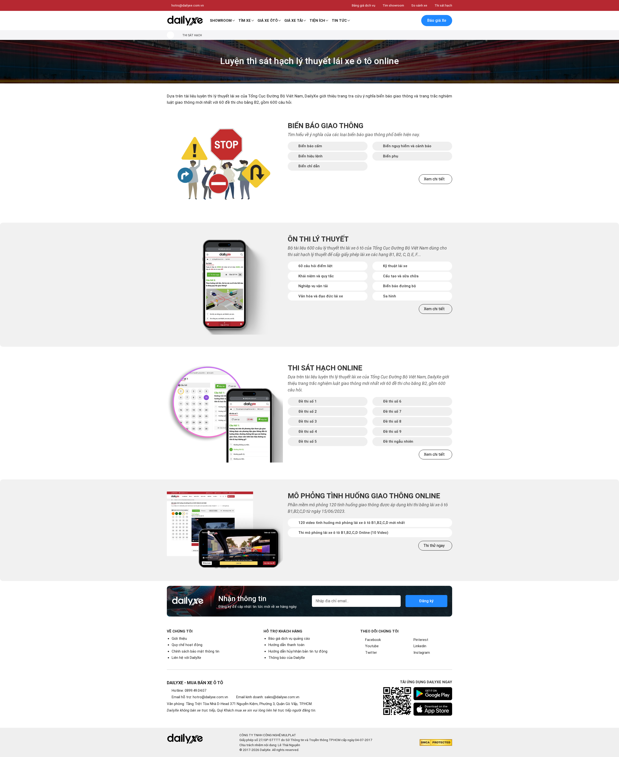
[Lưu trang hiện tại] (403, 21)
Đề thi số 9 (392, 431)
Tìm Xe (244, 20)
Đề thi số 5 (307, 441)
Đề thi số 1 (307, 401)
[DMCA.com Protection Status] (436, 742)
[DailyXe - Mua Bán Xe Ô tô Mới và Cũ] (185, 21)
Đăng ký (426, 601)
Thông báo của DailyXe (286, 657)
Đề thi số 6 (392, 401)
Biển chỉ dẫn (309, 166)
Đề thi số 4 (307, 431)
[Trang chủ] (170, 35)
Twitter (371, 652)
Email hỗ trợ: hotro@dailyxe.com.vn (200, 697)
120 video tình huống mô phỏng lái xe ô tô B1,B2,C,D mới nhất (351, 523)
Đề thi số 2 (307, 411)
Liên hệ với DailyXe (186, 657)
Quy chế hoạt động (187, 645)
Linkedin (419, 646)
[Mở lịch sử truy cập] (414, 21)
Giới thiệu (179, 638)
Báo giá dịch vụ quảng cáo (289, 638)
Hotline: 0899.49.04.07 (189, 690)
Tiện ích (317, 20)
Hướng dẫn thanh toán (286, 645)
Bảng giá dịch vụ (363, 5)
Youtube (372, 646)
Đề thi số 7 (392, 411)
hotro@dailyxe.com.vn (187, 5)
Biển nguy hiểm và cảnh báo (407, 146)
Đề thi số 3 (307, 421)
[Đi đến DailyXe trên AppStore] (432, 709)
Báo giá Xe (436, 20)
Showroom (221, 20)
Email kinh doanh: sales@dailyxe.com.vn (267, 697)
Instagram (421, 652)
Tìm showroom (393, 5)
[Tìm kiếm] (393, 21)
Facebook (373, 640)
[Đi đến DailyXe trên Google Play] (432, 693)
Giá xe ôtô (268, 20)
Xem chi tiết (434, 179)
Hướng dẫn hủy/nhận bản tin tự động (297, 651)
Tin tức (339, 20)
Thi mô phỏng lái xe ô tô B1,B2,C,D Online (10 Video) (343, 532)
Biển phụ (390, 156)
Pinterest (420, 640)
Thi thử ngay (434, 545)
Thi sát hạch (443, 5)
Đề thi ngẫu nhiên (398, 441)
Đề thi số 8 (392, 421)
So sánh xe (419, 5)
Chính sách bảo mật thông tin (195, 651)
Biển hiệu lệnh (310, 156)
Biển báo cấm (310, 146)
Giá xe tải (293, 20)
